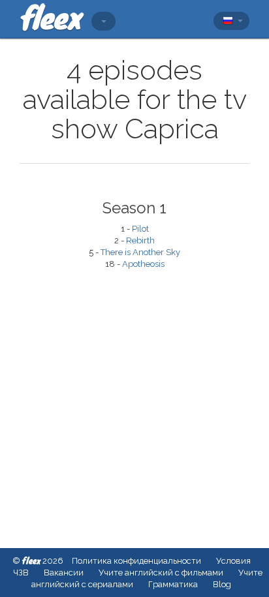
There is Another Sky (140, 252)
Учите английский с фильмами (161, 572)
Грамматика (173, 584)
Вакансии (64, 572)
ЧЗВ (21, 572)
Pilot (140, 229)
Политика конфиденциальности (136, 561)
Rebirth (140, 240)
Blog (222, 584)
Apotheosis (143, 264)
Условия (233, 561)
